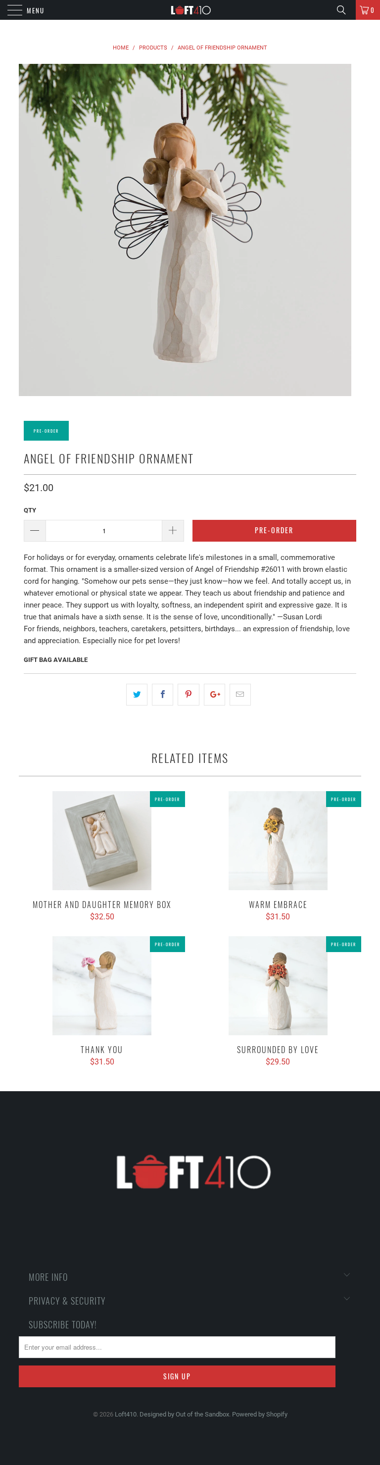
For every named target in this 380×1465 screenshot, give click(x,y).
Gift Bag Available (56, 659)
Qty (30, 510)
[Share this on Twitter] (136, 695)
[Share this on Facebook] (162, 695)
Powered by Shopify (259, 1414)
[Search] (345, 9)
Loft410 (126, 1414)
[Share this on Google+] (214, 695)
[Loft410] (190, 10)
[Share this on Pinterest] (188, 695)
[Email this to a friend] (240, 695)
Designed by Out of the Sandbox (184, 1414)
